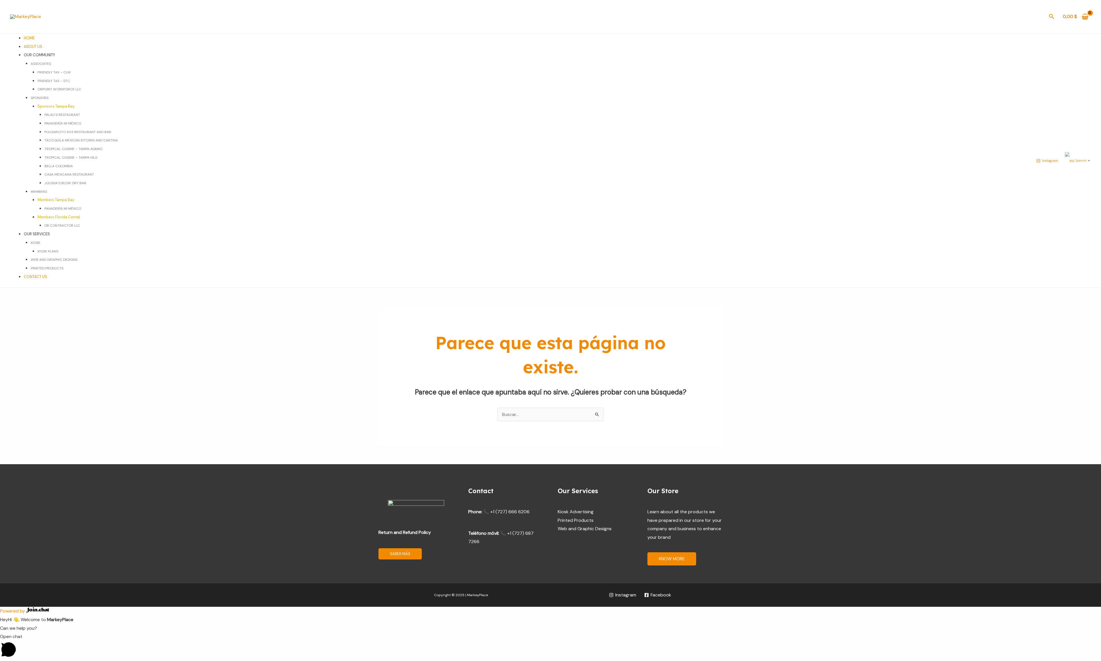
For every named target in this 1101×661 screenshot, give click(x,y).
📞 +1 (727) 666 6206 (506, 512)
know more (672, 559)
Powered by (13, 611)
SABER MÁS (400, 553)
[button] (1052, 17)
